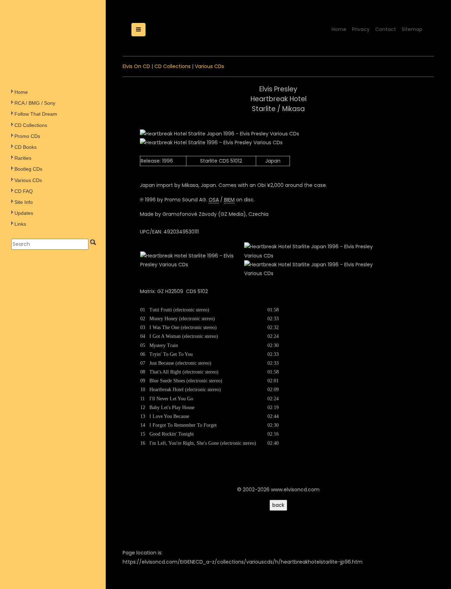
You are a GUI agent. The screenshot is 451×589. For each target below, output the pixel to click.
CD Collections (30, 125)
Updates (23, 213)
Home (21, 92)
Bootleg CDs (28, 169)
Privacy (361, 29)
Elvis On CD (136, 66)
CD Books (25, 147)
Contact (385, 29)
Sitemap (412, 29)
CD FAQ (23, 191)
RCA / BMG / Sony (34, 103)
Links (20, 224)
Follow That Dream (35, 114)
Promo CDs (27, 136)
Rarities (22, 158)
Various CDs (28, 180)
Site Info (23, 202)
